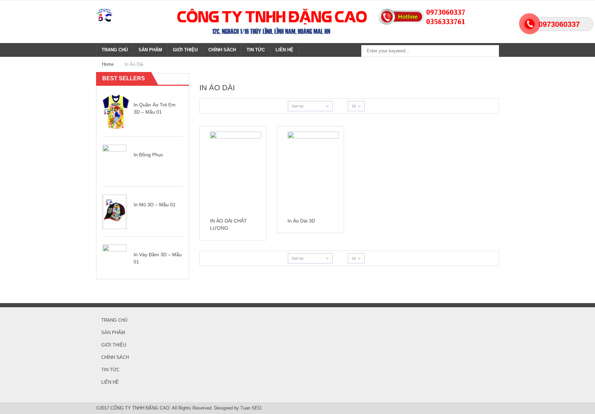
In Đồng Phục (148, 154)
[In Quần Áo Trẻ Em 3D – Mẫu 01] (116, 111)
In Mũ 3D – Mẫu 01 (155, 204)
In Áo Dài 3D (301, 221)
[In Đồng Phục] (114, 161)
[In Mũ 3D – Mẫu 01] (114, 211)
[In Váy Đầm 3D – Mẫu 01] (114, 261)
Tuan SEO (250, 408)
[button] (177, 79)
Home (108, 64)
